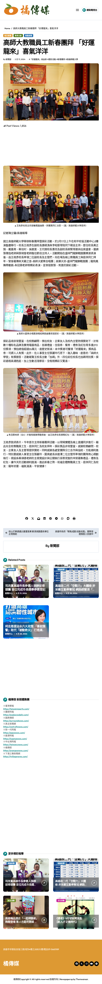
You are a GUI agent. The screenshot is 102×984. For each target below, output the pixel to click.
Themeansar (82, 979)
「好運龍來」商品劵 (38, 59)
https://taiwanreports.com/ (16, 709)
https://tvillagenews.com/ (15, 756)
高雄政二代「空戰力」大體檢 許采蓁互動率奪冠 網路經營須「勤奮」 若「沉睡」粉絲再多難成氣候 (75, 591)
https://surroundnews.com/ (16, 720)
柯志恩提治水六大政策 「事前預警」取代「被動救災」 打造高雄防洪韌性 (25, 630)
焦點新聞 (28, 35)
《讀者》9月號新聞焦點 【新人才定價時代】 (68, 920)
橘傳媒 (11, 963)
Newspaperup (66, 979)
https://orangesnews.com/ (15, 750)
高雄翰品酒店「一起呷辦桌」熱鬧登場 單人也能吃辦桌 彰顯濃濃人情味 (21, 922)
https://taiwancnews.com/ (15, 744)
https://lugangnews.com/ (15, 738)
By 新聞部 (7, 59)
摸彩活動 (52, 59)
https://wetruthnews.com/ (15, 726)
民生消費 (11, 900)
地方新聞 (7, 35)
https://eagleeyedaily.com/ (16, 714)
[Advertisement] (51, 146)
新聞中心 (9, 593)
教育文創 (18, 35)
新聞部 (54, 546)
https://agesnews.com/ (14, 732)
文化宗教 (61, 900)
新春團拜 (61, 59)
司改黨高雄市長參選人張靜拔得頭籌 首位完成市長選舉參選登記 (25, 587)
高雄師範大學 (72, 59)
